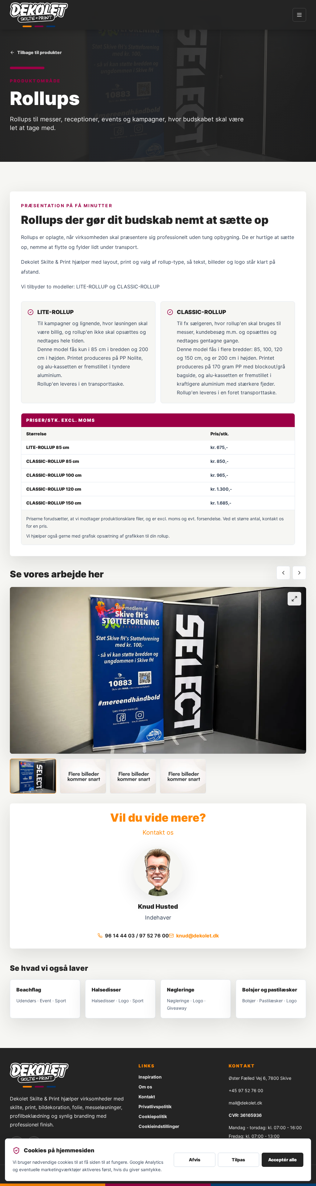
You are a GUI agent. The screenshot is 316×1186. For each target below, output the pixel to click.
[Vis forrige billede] (283, 573)
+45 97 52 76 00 (246, 1090)
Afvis (194, 1159)
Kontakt (147, 1096)
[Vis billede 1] (33, 776)
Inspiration (150, 1076)
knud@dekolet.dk (197, 935)
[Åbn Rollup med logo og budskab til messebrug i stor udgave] (158, 670)
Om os (145, 1086)
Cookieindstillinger (159, 1126)
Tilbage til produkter (39, 52)
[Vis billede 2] (83, 776)
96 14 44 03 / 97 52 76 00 (137, 935)
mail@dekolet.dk (245, 1102)
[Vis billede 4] (183, 776)
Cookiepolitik (153, 1116)
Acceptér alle (282, 1159)
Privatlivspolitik (155, 1106)
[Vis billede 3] (133, 776)
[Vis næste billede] (299, 573)
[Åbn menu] (299, 15)
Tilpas (238, 1159)
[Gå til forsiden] (39, 14)
